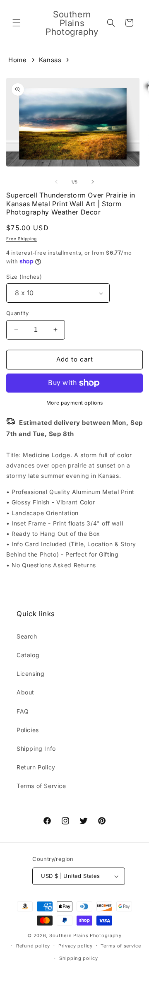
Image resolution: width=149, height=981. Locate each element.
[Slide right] (93, 182)
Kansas (50, 60)
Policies (28, 729)
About (25, 692)
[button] (16, 23)
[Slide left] (56, 182)
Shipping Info (36, 748)
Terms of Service (41, 785)
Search (27, 636)
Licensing (30, 673)
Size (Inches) (24, 276)
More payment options (74, 403)
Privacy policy (75, 946)
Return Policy (36, 767)
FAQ (23, 711)
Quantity (17, 313)
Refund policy (33, 946)
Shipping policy (78, 958)
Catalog (28, 654)
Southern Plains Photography (85, 935)
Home (17, 60)
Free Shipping (21, 238)
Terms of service (121, 946)
